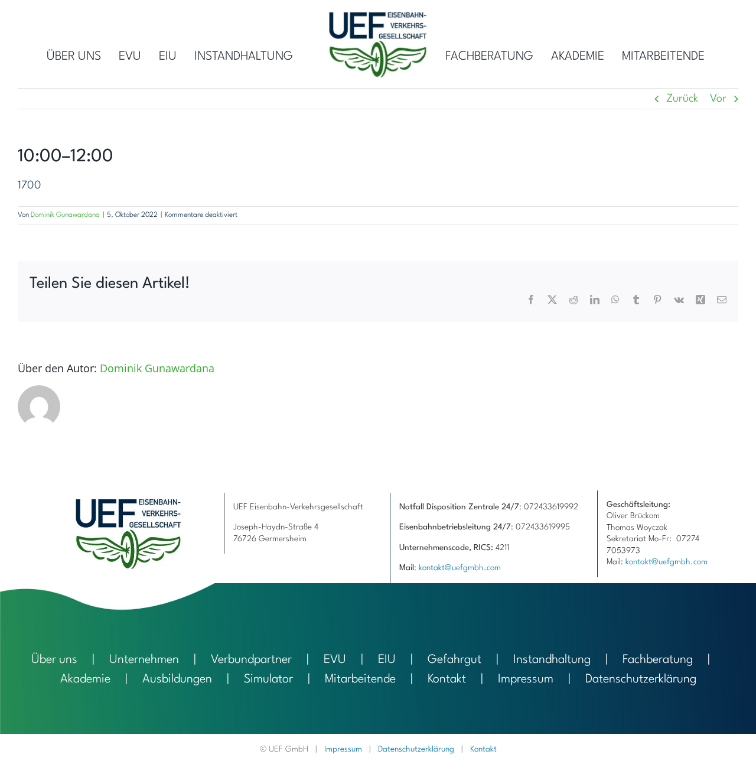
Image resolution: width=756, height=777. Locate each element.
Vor (718, 98)
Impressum (525, 679)
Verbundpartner (251, 660)
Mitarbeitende (360, 679)
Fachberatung (658, 660)
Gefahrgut (454, 660)
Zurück (682, 98)
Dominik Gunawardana (65, 215)
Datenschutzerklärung (640, 679)
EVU (335, 660)
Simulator (268, 679)
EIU (387, 660)
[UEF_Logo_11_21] (378, 17)
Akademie (85, 679)
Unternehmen (144, 660)
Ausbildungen (177, 679)
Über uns (54, 660)
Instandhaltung (552, 660)
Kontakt (447, 679)
